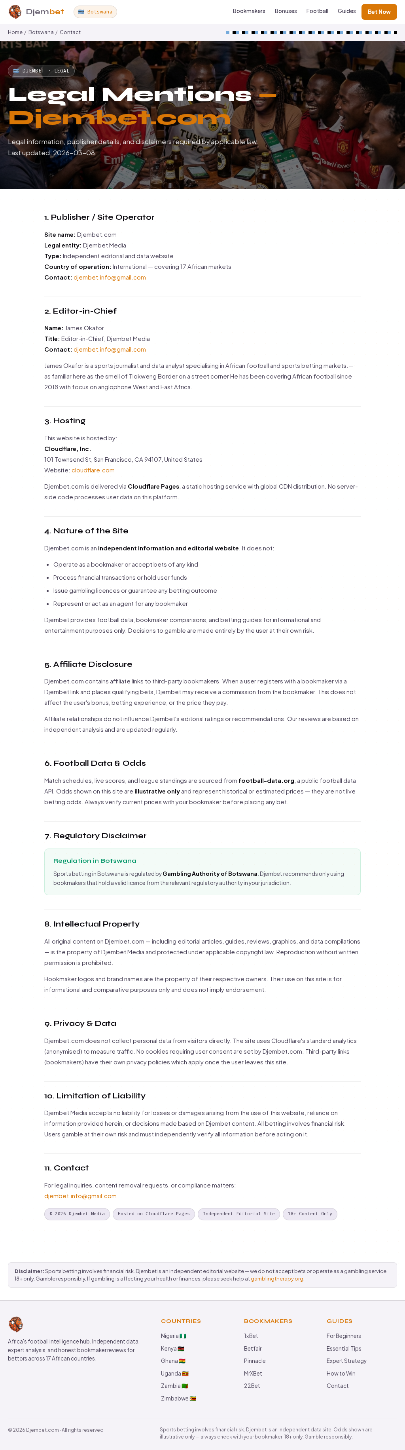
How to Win (341, 1373)
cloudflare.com (93, 470)
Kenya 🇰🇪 (172, 1348)
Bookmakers (249, 11)
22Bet (252, 1385)
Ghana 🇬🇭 (173, 1360)
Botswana (41, 32)
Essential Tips (344, 1348)
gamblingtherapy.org (277, 1278)
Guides (347, 11)
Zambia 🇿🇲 (174, 1385)
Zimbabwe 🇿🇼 (178, 1398)
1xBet (251, 1335)
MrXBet (253, 1373)
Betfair (252, 1348)
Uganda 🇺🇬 (175, 1373)
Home (15, 32)
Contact (70, 32)
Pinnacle (255, 1360)
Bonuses (286, 11)
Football (317, 11)
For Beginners (344, 1335)
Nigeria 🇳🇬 (173, 1335)
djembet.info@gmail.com (110, 277)
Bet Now (379, 11)
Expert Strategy (347, 1360)
